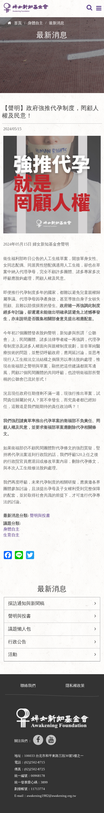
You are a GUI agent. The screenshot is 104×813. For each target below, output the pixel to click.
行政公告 (17, 641)
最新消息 (56, 23)
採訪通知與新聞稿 (26, 603)
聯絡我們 (28, 686)
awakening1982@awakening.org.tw (51, 796)
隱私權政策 (75, 686)
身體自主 (35, 23)
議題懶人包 (19, 628)
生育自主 (11, 535)
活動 (12, 654)
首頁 (18, 23)
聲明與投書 (40, 515)
